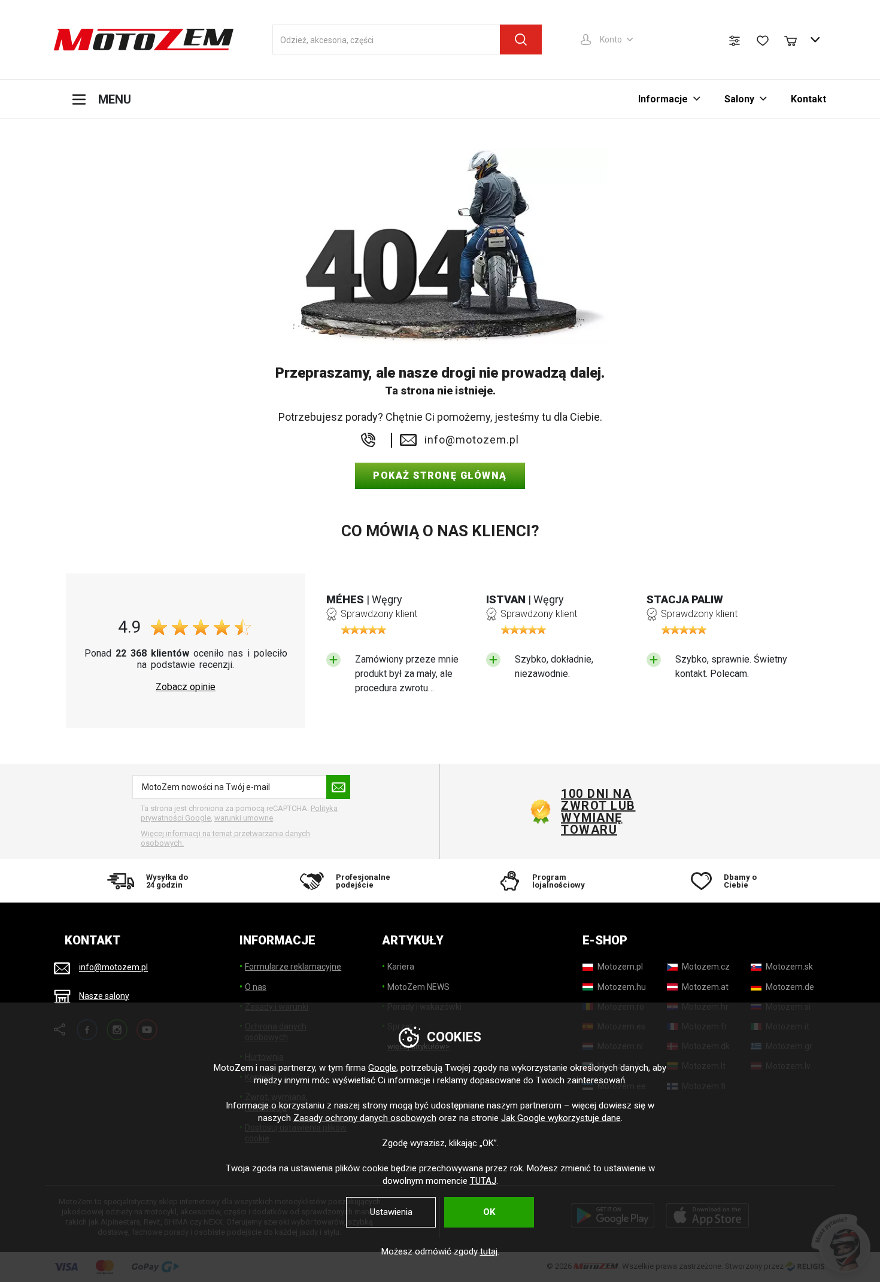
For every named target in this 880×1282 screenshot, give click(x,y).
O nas (255, 987)
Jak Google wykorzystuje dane (561, 1118)
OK (489, 1212)
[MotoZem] (143, 39)
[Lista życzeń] (762, 40)
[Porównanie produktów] (734, 40)
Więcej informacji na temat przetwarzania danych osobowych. (225, 838)
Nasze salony (104, 996)
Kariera (400, 966)
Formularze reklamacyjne (293, 966)
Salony (739, 99)
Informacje (663, 99)
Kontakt (808, 99)
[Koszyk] (796, 39)
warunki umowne (243, 817)
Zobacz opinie (186, 687)
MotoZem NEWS (418, 987)
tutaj (488, 1251)
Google (382, 1067)
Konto (611, 39)
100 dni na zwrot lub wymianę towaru (598, 812)
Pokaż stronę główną (440, 475)
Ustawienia (391, 1212)
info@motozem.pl (471, 440)
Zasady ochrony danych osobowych (364, 1118)
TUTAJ (483, 1180)
